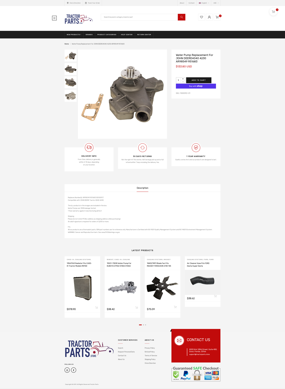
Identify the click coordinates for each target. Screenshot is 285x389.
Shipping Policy (150, 359)
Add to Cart (199, 80)
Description (142, 188)
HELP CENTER (126, 34)
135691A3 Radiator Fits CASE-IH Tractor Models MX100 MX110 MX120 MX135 (79, 266)
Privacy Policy (150, 348)
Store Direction (75, 3)
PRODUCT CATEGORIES (106, 34)
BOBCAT (110, 259)
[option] (122, 94)
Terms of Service (151, 356)
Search (120, 348)
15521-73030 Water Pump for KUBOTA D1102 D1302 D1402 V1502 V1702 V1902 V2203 (119, 266)
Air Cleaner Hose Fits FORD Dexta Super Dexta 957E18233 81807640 (198, 266)
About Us (121, 359)
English (204, 3)
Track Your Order (94, 3)
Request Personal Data (126, 352)
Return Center (144, 34)
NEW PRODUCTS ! (74, 34)
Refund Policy (150, 352)
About (182, 3)
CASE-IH (70, 259)
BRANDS (89, 34)
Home (67, 44)
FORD (206, 259)
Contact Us (122, 356)
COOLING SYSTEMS (83, 259)
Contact (191, 3)
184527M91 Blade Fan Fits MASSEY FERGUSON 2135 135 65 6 (159, 266)
